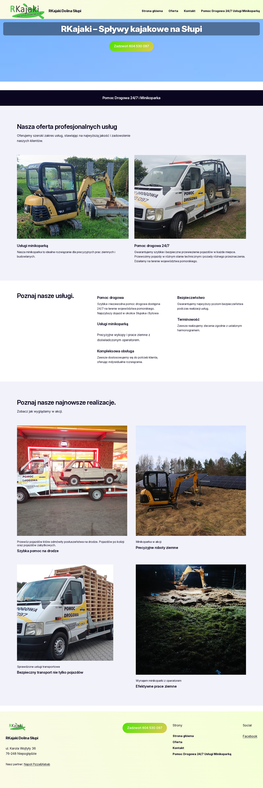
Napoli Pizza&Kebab (37, 764)
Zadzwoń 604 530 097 (131, 46)
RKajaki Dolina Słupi (65, 11)
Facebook (250, 736)
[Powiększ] (122, 430)
